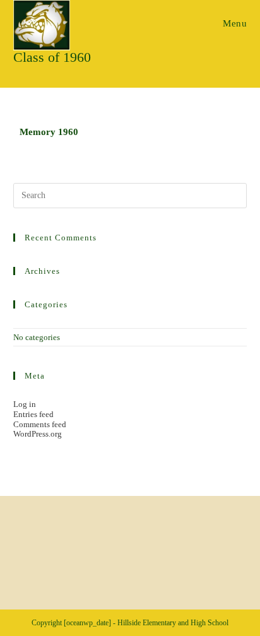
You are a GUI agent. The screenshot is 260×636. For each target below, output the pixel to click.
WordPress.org (37, 434)
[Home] (16, 77)
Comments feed (39, 424)
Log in (24, 404)
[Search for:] (130, 194)
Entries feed (33, 414)
